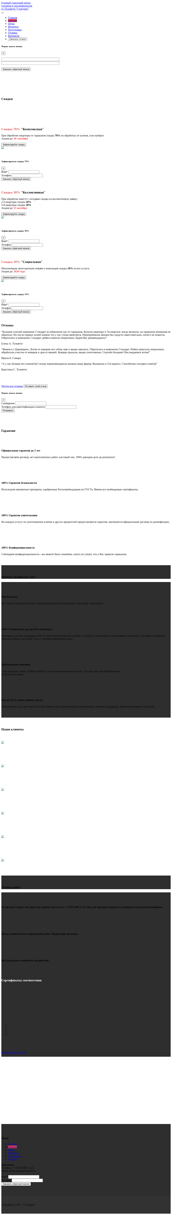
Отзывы (12, 32)
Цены (11, 23)
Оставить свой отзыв (35, 386)
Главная (12, 17)
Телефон (6, 175)
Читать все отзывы (12, 386)
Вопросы (13, 26)
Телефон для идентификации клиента (23, 406)
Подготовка (15, 29)
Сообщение (8, 403)
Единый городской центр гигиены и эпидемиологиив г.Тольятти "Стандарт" (16, 5)
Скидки (12, 20)
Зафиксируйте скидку (14, 144)
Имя (4, 171)
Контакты (13, 35)
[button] (6, 1052)
